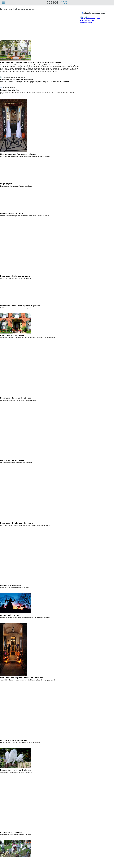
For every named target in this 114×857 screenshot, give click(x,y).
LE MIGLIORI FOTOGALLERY (90, 19)
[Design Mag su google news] (93, 14)
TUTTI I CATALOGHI (87, 20)
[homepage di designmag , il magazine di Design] (57, 3)
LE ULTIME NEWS (86, 22)
